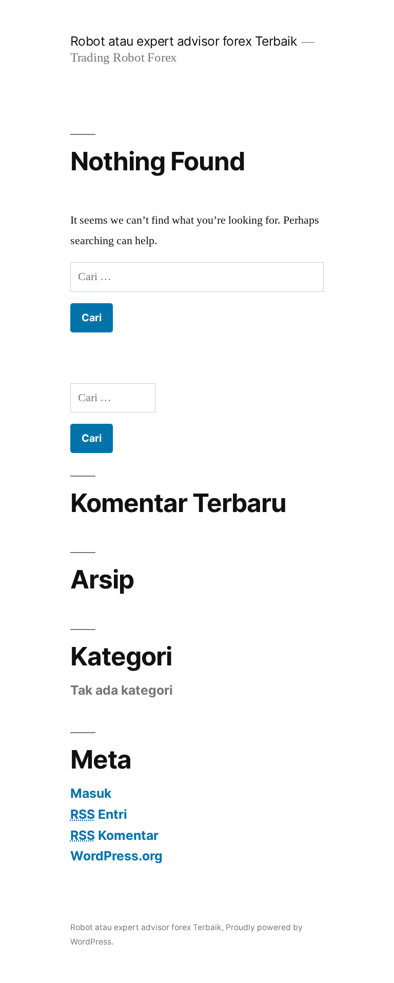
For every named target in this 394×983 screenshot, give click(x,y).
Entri (98, 814)
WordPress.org (116, 855)
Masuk (90, 793)
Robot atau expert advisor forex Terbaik (183, 41)
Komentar (114, 835)
